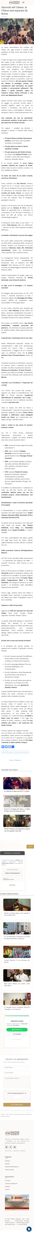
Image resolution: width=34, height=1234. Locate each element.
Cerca (30, 846)
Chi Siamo (7, 1180)
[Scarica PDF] (29, 1229)
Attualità (7, 1163)
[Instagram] (10, 1147)
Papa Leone (12, 752)
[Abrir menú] (23, 2)
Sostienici (7, 1186)
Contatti (7, 1189)
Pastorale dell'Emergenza (12, 1166)
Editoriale (7, 1161)
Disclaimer (22, 1150)
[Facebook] (6, 1147)
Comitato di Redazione (11, 1183)
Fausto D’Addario (15, 760)
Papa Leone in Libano (22, 752)
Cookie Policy (16, 1150)
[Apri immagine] (17, 1203)
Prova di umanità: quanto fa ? (17, 1093)
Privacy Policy (8, 1150)
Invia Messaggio (17, 1104)
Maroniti (4, 752)
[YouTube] (14, 1147)
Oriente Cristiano (9, 1169)
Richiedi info (12, 885)
